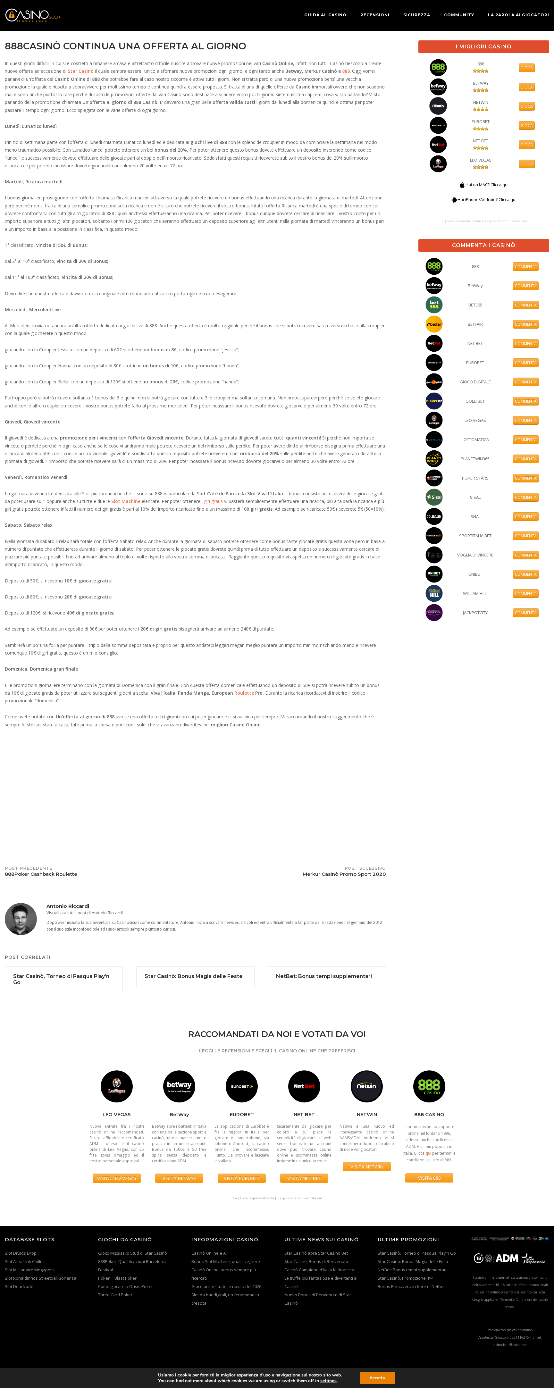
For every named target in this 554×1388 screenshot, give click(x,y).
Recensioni (375, 15)
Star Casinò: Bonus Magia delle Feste (413, 1261)
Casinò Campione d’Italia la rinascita (319, 1270)
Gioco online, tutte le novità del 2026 (226, 1286)
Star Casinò (81, 71)
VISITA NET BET (304, 1178)
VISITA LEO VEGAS (116, 1178)
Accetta (377, 1378)
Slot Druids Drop (21, 1253)
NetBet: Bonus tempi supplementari (412, 1270)
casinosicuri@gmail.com (510, 1344)
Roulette (244, 693)
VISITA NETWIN (366, 1167)
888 (346, 71)
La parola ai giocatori (518, 15)
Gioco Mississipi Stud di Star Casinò (132, 1253)
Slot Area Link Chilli (23, 1261)
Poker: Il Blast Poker (117, 1278)
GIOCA (527, 68)
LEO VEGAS (480, 160)
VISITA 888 (429, 1178)
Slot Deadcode (19, 1286)
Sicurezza (416, 15)
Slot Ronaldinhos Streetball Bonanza (40, 1278)
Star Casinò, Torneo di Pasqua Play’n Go (417, 1253)
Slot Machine (125, 501)
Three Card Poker (115, 1295)
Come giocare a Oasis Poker (125, 1286)
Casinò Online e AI (209, 1253)
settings (328, 1381)
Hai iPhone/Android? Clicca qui (486, 199)
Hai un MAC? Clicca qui (487, 185)
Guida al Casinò (325, 15)
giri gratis (213, 501)
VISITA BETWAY (179, 1178)
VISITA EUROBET (242, 1178)
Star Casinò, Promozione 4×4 (405, 1278)
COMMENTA (526, 266)
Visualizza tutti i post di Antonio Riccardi (84, 913)
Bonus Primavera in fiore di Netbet (411, 1286)
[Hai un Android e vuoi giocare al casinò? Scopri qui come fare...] (454, 199)
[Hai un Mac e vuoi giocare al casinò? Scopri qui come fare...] (462, 185)
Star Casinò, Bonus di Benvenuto (316, 1261)
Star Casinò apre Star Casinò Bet (316, 1253)
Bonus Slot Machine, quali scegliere (225, 1261)
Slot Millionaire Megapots (29, 1270)
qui (428, 1153)
